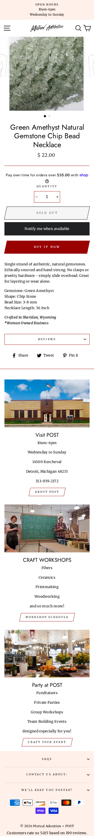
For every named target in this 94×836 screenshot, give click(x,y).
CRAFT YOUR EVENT (47, 742)
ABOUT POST (47, 492)
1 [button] (45, 116)
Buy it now (47, 247)
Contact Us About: (47, 774)
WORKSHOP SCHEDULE (47, 617)
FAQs (47, 759)
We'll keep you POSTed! (47, 790)
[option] (47, 10)
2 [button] (50, 116)
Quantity (47, 186)
